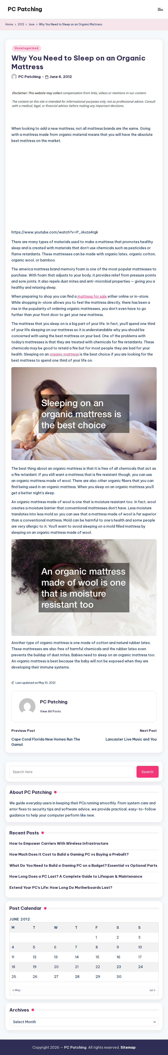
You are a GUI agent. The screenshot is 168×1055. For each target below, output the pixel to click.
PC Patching (25, 9)
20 (56, 967)
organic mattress (64, 354)
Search (147, 772)
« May (16, 990)
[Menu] (160, 9)
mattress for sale (92, 296)
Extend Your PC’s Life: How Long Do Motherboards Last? (60, 887)
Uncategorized (26, 48)
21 (77, 967)
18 (13, 967)
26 (35, 976)
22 (98, 967)
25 (14, 976)
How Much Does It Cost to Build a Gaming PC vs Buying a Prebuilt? (69, 854)
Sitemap (128, 1047)
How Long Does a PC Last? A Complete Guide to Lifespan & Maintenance (75, 876)
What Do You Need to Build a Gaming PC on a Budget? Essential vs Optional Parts (83, 865)
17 (140, 957)
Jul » (153, 990)
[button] (50, 711)
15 (97, 957)
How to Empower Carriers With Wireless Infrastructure (58, 843)
